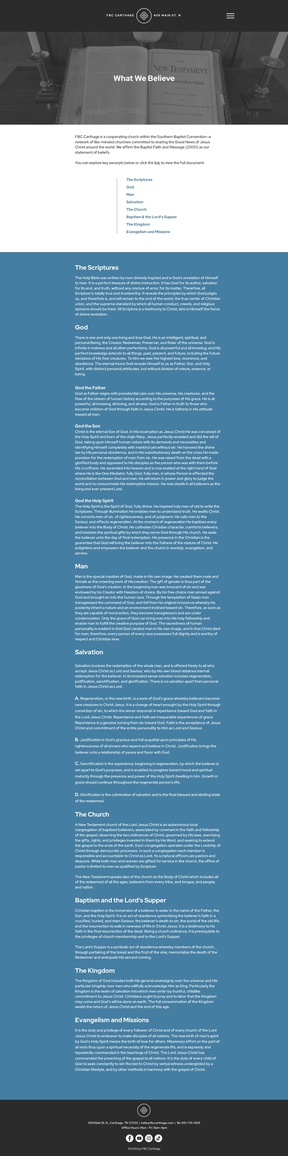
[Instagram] (149, 1138)
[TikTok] (158, 1138)
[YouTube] (139, 1138)
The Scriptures (139, 179)
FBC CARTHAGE (120, 15)
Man (130, 194)
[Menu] (230, 16)
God (130, 187)
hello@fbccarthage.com (157, 1123)
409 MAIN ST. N (167, 15)
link (157, 162)
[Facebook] (129, 1138)
